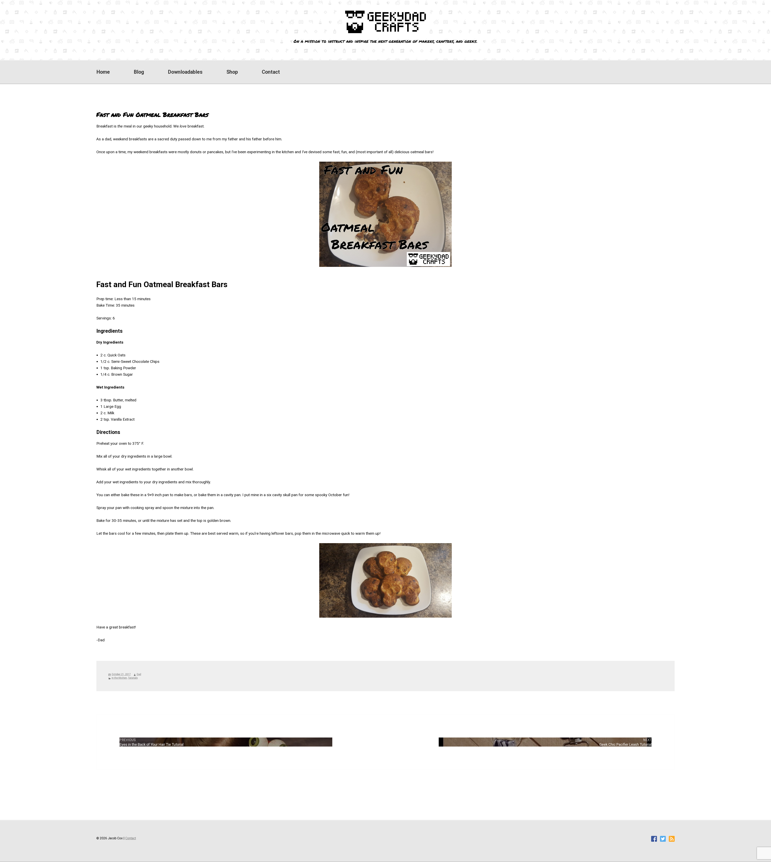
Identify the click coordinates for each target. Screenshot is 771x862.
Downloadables (185, 72)
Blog (139, 72)
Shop (232, 72)
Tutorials (133, 677)
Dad (139, 674)
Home (103, 72)
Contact (271, 72)
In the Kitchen (119, 677)
